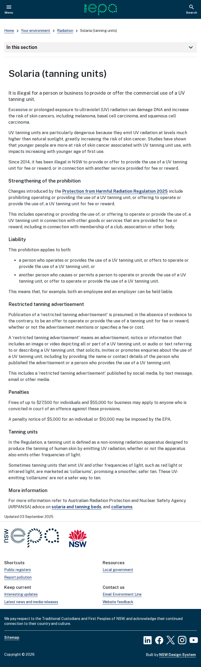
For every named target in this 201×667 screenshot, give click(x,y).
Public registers (17, 570)
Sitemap (11, 637)
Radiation (65, 30)
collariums (121, 506)
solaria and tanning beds (76, 506)
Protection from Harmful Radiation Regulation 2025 (115, 191)
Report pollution (18, 577)
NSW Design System (177, 655)
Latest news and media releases (31, 602)
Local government (118, 570)
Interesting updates (21, 594)
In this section (100, 47)
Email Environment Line (122, 594)
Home (9, 30)
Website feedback (118, 602)
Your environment (35, 30)
